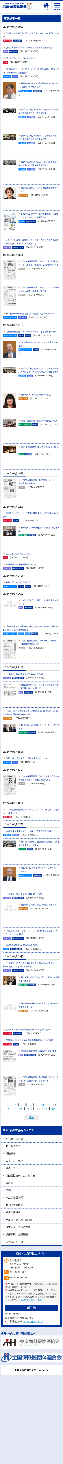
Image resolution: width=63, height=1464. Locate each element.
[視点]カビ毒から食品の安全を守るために (40, 904)
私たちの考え (13, 1146)
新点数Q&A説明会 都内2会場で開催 (22, 945)
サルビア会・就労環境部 (19, 1219)
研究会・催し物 (14, 1138)
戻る (31, 1117)
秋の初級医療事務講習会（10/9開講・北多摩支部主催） (31, 313)
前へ (8, 1104)
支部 (8, 1190)
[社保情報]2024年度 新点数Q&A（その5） (25, 894)
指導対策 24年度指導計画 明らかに (22, 564)
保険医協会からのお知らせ (20, 1175)
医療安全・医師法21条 (18, 1226)
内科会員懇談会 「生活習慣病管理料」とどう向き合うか (31, 331)
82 (38, 1108)
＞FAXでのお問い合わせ (30, 1300)
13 (7, 1108)
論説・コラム (13, 1168)
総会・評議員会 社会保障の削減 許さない (39, 420)
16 (28, 1108)
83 (45, 1108)
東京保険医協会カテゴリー (20, 1130)
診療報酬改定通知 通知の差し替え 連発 (38, 1051)
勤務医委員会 (13, 1212)
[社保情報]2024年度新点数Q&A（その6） (25, 674)
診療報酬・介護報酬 (17, 1234)
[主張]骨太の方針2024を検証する (21, 58)
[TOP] (46, 5)
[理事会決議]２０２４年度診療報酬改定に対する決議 (29, 1040)
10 (42, 1104)
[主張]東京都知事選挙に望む (18, 553)
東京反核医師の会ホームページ (31, 1369)
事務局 (9, 1182)
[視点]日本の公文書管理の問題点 (36, 394)
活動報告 (11, 1153)
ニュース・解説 (14, 1160)
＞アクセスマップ (33, 1321)
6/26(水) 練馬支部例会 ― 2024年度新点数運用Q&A (29, 831)
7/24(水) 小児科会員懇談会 (18, 582)
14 (14, 1108)
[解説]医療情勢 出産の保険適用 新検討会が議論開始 (29, 47)
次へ (54, 1108)
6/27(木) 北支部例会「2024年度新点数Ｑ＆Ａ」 (27, 758)
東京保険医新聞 (14, 1197)
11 (49, 1104)
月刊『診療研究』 (15, 1204)
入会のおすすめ (14, 1241)
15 (21, 1108)
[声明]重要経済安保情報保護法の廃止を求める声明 (28, 1029)
